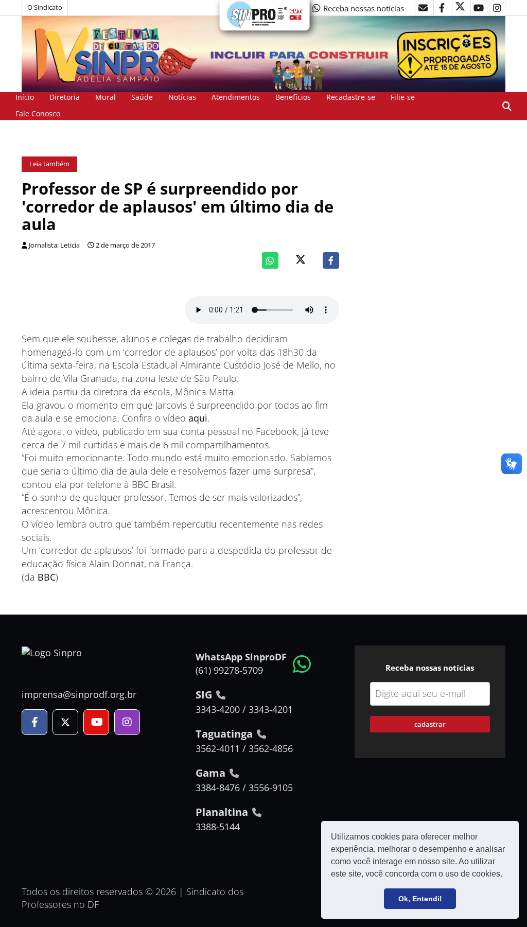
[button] (505, 875)
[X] (460, 7)
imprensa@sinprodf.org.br (79, 694)
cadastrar (430, 724)
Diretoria (64, 97)
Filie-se (403, 97)
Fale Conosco (37, 113)
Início (24, 97)
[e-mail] (423, 7)
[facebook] (441, 7)
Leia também (49, 164)
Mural (105, 97)
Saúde (142, 97)
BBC (47, 577)
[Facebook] (331, 260)
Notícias (182, 97)
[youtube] (478, 7)
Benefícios (293, 97)
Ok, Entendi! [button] (420, 899)
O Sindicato (44, 7)
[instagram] (497, 7)
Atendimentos (236, 97)
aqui (197, 418)
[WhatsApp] (270, 260)
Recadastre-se (350, 97)
